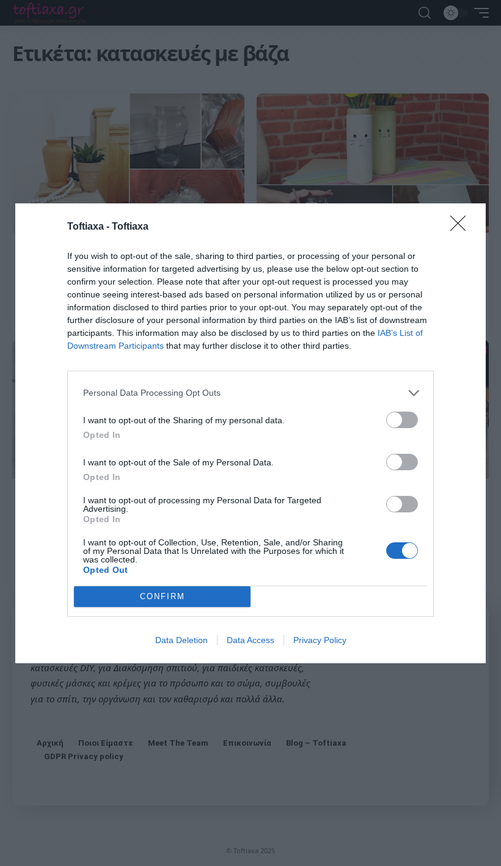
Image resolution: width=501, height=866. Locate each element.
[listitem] (250, 393)
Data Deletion (181, 640)
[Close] (462, 227)
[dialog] (250, 433)
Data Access (250, 640)
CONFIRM (162, 596)
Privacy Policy (319, 640)
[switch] (402, 420)
